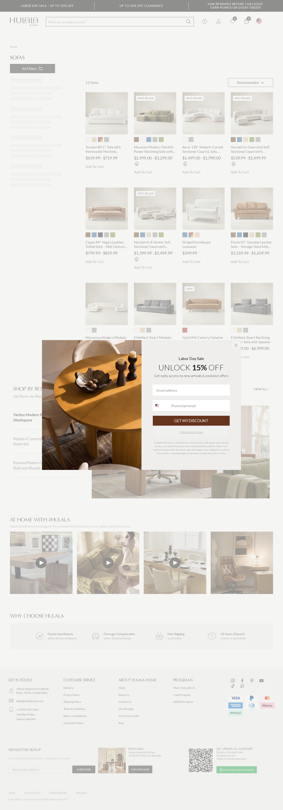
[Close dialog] (236, 345)
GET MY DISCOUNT (191, 420)
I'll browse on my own (191, 432)
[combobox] (161, 405)
